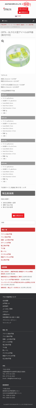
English (19, 16)
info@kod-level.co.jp (14, 378)
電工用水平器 (5, 245)
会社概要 (5, 301)
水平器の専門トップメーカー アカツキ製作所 (10, 24)
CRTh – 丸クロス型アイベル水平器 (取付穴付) (17, 33)
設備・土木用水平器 (7, 240)
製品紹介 (23, 24)
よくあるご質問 (7, 309)
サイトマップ (7, 323)
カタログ (5, 312)
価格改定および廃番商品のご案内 (11, 277)
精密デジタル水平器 (7, 257)
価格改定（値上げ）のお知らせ (10, 287)
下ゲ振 (3, 248)
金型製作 (5, 306)
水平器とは (6, 303)
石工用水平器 (5, 260)
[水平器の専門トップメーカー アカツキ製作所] (18, 4)
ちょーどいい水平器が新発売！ (10, 279)
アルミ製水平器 (6, 237)
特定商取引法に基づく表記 (11, 317)
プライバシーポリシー (10, 320)
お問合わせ (6, 314)
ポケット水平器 (6, 243)
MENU (5, 21)
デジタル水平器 (6, 254)
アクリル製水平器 (29, 24)
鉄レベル (3, 251)
